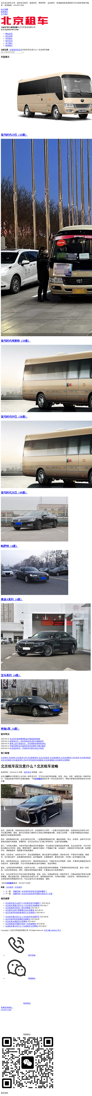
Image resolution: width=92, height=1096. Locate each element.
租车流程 (9, 36)
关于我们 (4, 14)
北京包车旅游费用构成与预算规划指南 (25, 739)
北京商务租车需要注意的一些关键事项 (20, 924)
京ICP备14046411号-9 (52, 930)
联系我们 (4, 12)
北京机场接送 (49, 760)
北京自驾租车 (66, 758)
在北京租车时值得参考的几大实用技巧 (20, 913)
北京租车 (5, 758)
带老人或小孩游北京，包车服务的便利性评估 (28, 744)
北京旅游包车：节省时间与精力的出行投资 (27, 748)
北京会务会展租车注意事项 (16, 921)
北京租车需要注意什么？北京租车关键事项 (22, 905)
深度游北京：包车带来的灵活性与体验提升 (27, 741)
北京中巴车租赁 (29, 760)
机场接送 (40, 760)
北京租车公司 (21, 758)
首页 (11, 50)
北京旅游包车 (17, 760)
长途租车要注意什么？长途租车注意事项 (21, 926)
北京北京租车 (44, 758)
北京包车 (76, 758)
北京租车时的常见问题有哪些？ (30, 891)
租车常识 (9, 41)
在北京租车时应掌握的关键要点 (18, 919)
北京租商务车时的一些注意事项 (18, 908)
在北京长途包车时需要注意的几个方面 (32, 894)
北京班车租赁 (85, 758)
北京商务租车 (33, 758)
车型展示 (9, 38)
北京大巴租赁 (6, 760)
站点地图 (4, 9)
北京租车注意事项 (62, 760)
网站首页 (9, 34)
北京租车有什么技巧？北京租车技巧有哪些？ (23, 903)
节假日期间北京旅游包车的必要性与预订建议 (28, 746)
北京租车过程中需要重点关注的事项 (19, 910)
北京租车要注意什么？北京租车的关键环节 (22, 917)
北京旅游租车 (55, 758)
